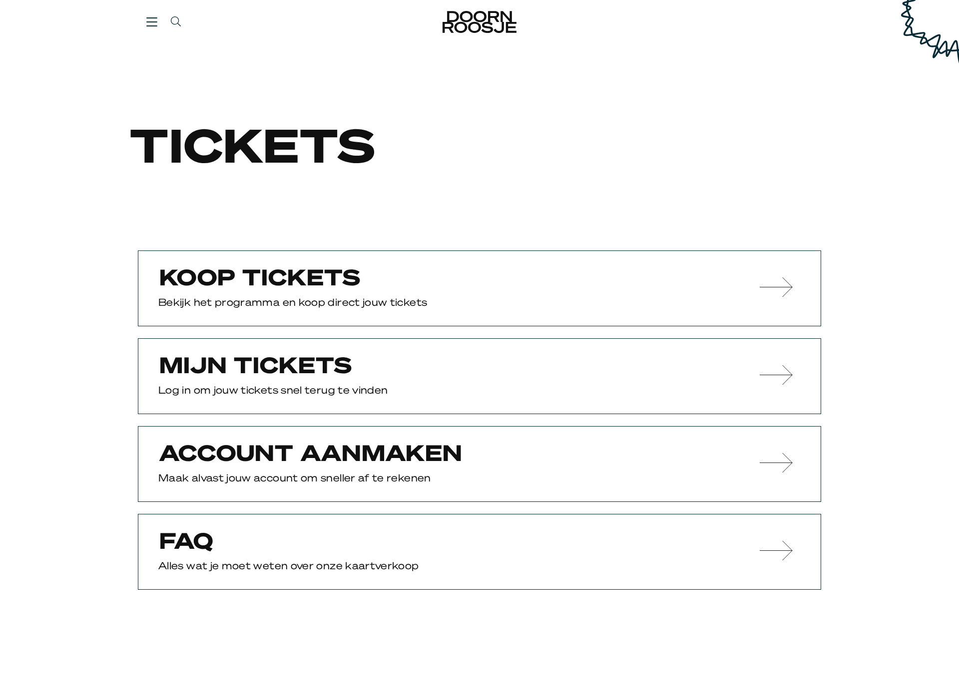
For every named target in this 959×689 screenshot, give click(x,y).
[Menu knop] (152, 21)
